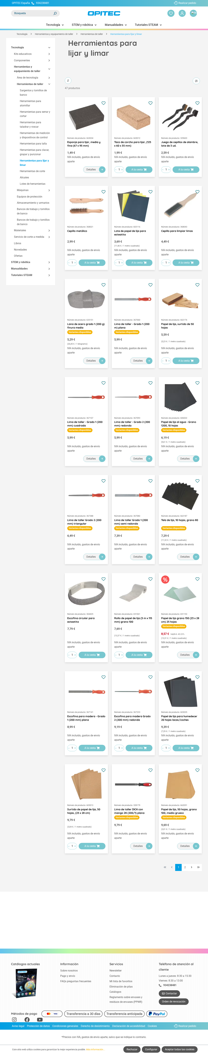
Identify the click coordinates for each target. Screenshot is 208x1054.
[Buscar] (55, 13)
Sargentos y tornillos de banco (33, 92)
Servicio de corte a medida (29, 237)
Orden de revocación (173, 1001)
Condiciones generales (65, 1026)
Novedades (20, 249)
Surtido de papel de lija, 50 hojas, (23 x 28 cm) (83, 811)
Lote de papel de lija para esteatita (130, 232)
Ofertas (18, 256)
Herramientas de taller (30, 84)
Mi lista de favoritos (121, 981)
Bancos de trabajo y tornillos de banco (33, 211)
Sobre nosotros (69, 970)
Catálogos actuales (25, 964)
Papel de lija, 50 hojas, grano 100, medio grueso (179, 811)
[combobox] (32, 13)
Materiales (20, 230)
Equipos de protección (29, 196)
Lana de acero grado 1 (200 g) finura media (86, 325)
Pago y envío (67, 975)
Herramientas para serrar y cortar (35, 114)
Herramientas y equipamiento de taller (27, 69)
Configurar (151, 1049)
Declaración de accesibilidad (128, 1026)
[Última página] (198, 867)
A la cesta (137, 169)
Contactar (171, 993)
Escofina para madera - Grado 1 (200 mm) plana (86, 718)
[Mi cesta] (193, 13)
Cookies (152, 1026)
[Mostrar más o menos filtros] (196, 81)
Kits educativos (23, 53)
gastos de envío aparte (95, 1037)
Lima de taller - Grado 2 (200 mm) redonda (132, 423)
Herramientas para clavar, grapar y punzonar (34, 152)
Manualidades (19, 268)
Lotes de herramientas (32, 183)
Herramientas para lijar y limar (34, 163)
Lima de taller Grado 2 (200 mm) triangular (84, 521)
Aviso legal (18, 1026)
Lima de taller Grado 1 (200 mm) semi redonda (131, 521)
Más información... (95, 1049)
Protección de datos (38, 1026)
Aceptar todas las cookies (179, 1049)
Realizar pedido (187, 3)
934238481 (42, 3)
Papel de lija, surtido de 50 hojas (177, 325)
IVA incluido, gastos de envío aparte (83, 159)
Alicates (24, 177)
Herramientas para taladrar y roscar (30, 124)
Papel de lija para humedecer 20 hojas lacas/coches (179, 718)
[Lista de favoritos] (171, 13)
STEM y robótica (20, 262)
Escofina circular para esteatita (81, 620)
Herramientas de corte (32, 171)
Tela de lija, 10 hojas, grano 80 (179, 520)
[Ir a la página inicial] (104, 13)
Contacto (115, 975)
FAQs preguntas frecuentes (75, 981)
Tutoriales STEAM (21, 275)
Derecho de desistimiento (95, 1026)
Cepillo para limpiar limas (177, 231)
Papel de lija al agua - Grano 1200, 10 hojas (178, 423)
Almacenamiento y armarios (33, 202)
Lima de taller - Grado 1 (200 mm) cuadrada (85, 423)
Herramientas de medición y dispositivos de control (35, 135)
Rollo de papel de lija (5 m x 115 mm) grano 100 (133, 620)
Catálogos (115, 991)
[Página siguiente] (191, 867)
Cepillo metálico (77, 231)
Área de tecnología (27, 77)
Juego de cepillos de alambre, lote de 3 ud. (179, 143)
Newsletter (116, 970)
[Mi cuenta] (182, 13)
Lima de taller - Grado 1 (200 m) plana (132, 325)
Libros (17, 243)
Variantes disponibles (80, 332)
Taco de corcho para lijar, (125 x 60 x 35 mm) (132, 143)
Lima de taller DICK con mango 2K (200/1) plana (129, 811)
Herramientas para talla (33, 143)
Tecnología (17, 47)
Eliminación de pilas (121, 986)
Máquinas (22, 190)
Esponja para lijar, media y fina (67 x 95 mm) (83, 143)
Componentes (22, 60)
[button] (47, 47)
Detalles (91, 169)
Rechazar (132, 1049)
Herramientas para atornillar (30, 103)
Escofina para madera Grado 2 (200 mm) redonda (132, 718)
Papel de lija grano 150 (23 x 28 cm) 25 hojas (180, 620)
